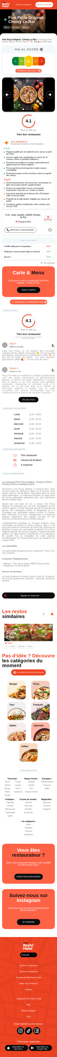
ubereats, (41, 578)
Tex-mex (16, 27)
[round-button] (7, 94)
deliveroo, (50, 578)
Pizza (7, 27)
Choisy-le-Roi (45, 39)
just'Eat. (6, 581)
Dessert (26, 27)
